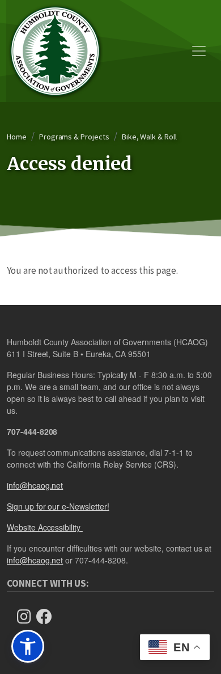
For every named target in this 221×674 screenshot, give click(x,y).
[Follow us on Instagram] (27, 616)
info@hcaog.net (35, 485)
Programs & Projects (74, 137)
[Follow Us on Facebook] (47, 616)
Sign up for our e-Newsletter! (58, 506)
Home (17, 137)
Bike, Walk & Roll (149, 137)
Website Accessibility (45, 527)
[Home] (55, 51)
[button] (27, 646)
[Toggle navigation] (199, 51)
